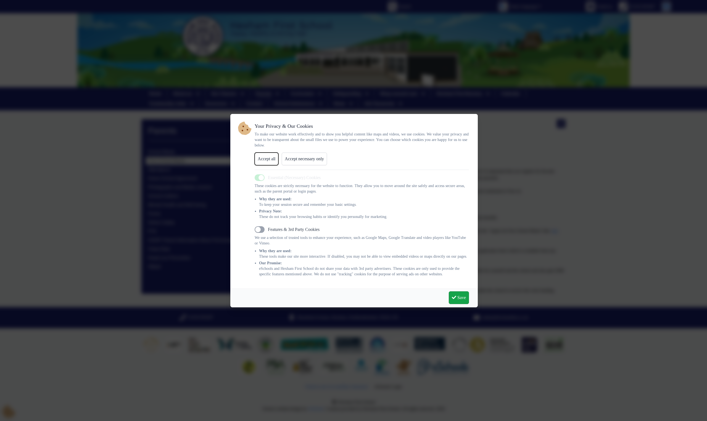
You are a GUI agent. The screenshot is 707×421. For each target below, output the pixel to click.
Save (461, 297)
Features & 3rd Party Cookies (294, 229)
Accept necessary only (304, 158)
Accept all (266, 158)
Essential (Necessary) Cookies (294, 177)
